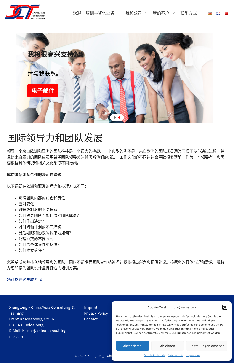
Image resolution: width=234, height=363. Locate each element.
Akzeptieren (132, 346)
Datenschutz (175, 355)
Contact (91, 319)
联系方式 (188, 13)
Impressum (193, 355)
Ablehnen (167, 346)
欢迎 (77, 13)
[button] (225, 307)
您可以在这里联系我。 (26, 279)
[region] (117, 78)
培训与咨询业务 (100, 13)
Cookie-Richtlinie (154, 355)
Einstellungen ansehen (207, 346)
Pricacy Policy (96, 313)
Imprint (90, 307)
